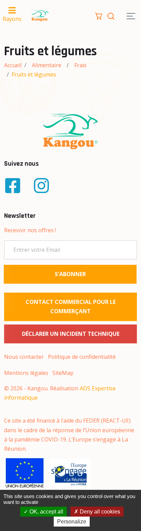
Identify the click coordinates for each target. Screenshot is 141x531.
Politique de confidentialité (82, 357)
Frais (80, 65)
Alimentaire (46, 65)
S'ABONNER (70, 274)
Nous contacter (24, 357)
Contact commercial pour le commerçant (71, 306)
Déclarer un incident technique (70, 334)
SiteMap (63, 373)
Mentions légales (26, 373)
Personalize (71, 521)
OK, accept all (45, 512)
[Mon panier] (98, 15)
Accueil (13, 65)
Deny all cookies (99, 512)
